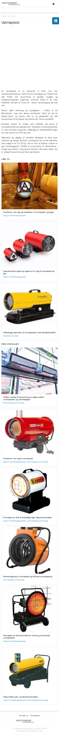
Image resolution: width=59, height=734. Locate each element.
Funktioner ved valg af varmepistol (18, 458)
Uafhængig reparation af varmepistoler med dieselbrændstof (29, 332)
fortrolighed (35, 715)
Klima (12, 16)
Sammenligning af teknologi (13, 403)
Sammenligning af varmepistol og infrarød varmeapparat (27, 576)
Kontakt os (23, 715)
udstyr (3, 16)
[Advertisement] (29, 56)
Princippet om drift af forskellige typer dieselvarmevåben (27, 517)
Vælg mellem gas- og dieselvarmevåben (20, 697)
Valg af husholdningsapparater (14, 215)
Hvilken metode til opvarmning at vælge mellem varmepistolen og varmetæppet (23, 398)
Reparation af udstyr (11, 336)
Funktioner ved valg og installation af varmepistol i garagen (28, 212)
